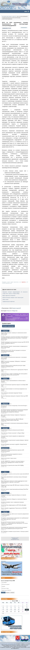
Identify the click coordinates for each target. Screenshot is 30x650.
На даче (3, 586)
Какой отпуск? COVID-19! (6, 590)
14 (18, 608)
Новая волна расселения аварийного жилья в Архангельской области (11, 454)
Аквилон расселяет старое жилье (8, 458)
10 (3, 608)
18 (7, 609)
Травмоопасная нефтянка (9, 301)
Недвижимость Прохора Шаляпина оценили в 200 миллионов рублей (12, 450)
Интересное (15, 538)
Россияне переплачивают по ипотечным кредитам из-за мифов (14, 389)
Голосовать (3, 592)
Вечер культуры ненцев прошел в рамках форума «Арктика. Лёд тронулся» (15, 440)
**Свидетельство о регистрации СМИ (8, 644)
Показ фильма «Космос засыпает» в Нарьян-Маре (12, 433)
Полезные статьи (15, 537)
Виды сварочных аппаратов (9, 295)
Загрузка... (3, 561)
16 (26, 608)
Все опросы (12, 592)
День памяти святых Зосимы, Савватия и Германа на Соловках (13, 415)
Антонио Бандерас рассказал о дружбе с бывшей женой (14, 444)
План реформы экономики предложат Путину (11, 393)
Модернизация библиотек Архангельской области (12, 430)
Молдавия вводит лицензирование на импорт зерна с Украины (13, 381)
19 (11, 609)
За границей (4, 582)
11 (7, 608)
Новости (9, 311)
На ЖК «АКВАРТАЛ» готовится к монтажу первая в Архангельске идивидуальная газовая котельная (12, 462)
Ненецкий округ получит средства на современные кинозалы (12, 436)
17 (3, 609)
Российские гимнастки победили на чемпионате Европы (14, 499)
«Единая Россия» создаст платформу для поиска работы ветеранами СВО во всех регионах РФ (14, 374)
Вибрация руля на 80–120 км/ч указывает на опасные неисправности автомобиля (13, 351)
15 (22, 608)
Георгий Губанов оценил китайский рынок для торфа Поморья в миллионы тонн (13, 366)
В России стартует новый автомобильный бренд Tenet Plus (14, 489)
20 (15, 609)
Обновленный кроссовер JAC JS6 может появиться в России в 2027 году (15, 485)
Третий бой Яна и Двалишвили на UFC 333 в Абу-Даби (13, 505)
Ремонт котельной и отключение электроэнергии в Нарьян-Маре (14, 423)
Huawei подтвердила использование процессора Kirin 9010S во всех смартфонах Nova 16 (15, 342)
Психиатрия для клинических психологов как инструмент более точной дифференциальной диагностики (14, 528)
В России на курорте (5, 584)
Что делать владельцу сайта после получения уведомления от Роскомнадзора (15, 514)
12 (11, 608)
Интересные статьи (15, 539)
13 (15, 608)
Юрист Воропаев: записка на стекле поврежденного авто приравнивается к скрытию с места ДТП (14, 481)
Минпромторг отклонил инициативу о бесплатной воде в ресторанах (14, 406)
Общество (14, 311)
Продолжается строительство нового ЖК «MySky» (12, 465)
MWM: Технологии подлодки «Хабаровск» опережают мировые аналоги (13, 362)
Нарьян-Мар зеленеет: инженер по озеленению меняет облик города (14, 333)
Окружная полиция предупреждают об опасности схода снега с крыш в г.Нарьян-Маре (15, 292)
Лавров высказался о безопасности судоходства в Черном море (14, 370)
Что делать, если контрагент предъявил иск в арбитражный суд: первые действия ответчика (14, 518)
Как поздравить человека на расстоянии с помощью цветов (14, 531)
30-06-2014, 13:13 (7, 28)
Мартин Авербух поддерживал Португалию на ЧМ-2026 (14, 508)
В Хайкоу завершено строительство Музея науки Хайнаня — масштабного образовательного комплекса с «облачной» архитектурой (15, 338)
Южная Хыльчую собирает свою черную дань (13, 297)
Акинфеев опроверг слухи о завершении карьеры (12, 502)
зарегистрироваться (11, 319)
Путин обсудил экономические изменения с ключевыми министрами (14, 357)
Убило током (5, 299)
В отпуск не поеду (5, 588)
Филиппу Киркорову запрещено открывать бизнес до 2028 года (14, 396)
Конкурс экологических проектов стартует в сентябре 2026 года (14, 385)
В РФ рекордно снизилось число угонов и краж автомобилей (15, 474)
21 (18, 609)
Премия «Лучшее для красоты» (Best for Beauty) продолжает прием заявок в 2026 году (12, 419)
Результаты (7, 592)
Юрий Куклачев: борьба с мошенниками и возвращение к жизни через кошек (14, 346)
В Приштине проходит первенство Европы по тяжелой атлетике (13, 495)
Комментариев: (16, 308)
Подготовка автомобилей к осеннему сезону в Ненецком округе (14, 477)
